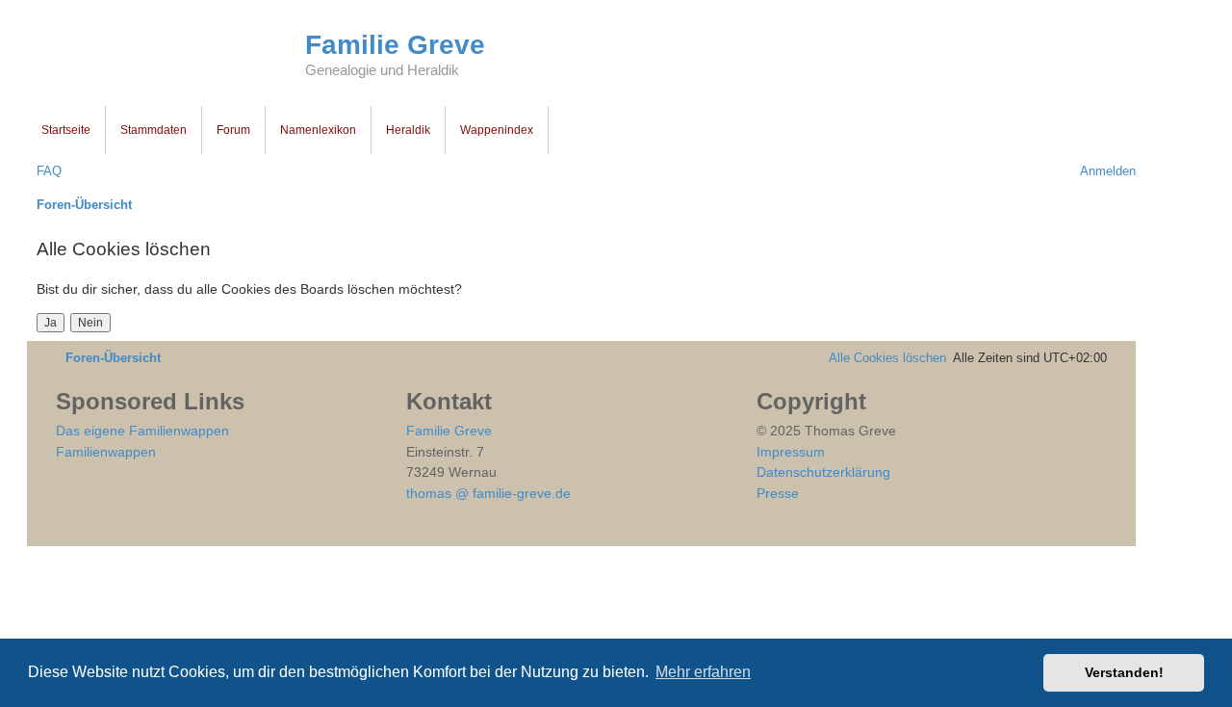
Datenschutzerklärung (823, 472)
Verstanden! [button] (1124, 672)
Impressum (791, 451)
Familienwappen (106, 451)
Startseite (65, 130)
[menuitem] (44, 171)
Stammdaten (153, 130)
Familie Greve (395, 45)
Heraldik (408, 130)
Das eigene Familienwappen (142, 430)
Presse (778, 493)
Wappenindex (496, 130)
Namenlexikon (318, 130)
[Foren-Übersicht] (166, 55)
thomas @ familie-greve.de (488, 493)
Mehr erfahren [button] (703, 672)
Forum (233, 130)
